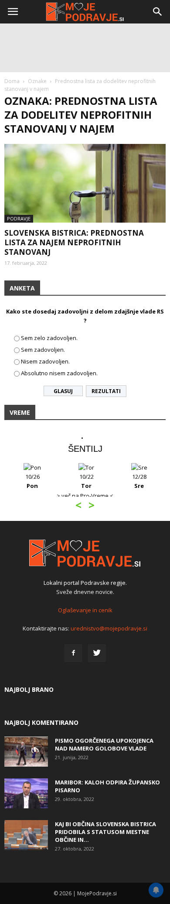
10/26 (32, 481)
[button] (158, 11)
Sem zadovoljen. (43, 350)
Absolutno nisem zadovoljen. (59, 373)
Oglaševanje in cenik (85, 610)
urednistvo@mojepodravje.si (109, 628)
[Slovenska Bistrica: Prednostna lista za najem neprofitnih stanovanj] (85, 183)
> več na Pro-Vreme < (85, 496)
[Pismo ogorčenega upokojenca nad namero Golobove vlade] (26, 752)
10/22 (86, 481)
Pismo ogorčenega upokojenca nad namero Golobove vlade (104, 744)
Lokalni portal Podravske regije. (85, 583)
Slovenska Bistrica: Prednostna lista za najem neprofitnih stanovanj (74, 242)
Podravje (19, 218)
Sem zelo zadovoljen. (49, 338)
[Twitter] (96, 653)
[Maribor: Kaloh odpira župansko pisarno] (26, 793)
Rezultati (106, 391)
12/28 (139, 481)
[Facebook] (73, 653)
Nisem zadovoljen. (45, 361)
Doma (12, 81)
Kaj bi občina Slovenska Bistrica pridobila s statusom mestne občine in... (105, 832)
